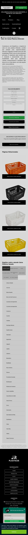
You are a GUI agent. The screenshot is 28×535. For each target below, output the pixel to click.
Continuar (14, 531)
